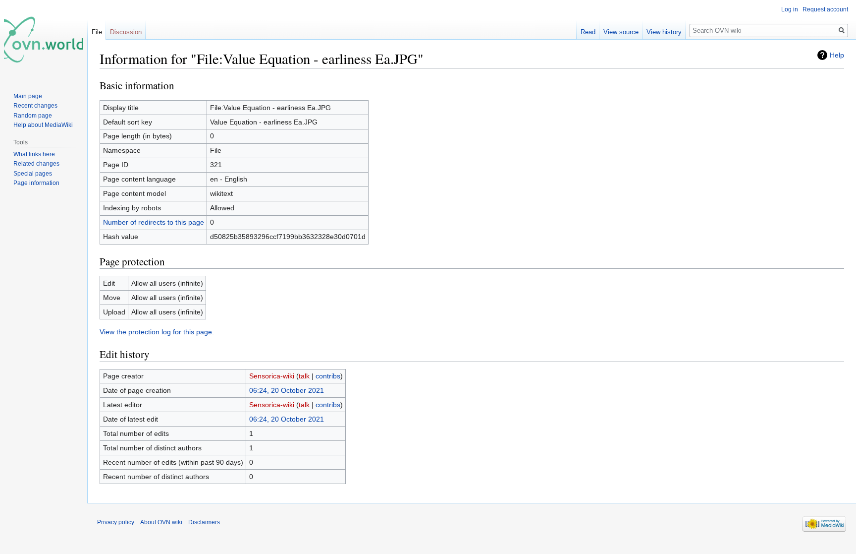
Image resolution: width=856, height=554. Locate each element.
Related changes (36, 163)
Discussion (126, 32)
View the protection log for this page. (157, 332)
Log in (789, 9)
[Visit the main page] (43, 39)
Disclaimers (204, 522)
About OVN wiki (161, 522)
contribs (328, 376)
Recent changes (35, 105)
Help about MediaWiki (43, 125)
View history (664, 32)
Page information (36, 183)
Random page (32, 115)
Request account (825, 9)
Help (837, 55)
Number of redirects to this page (153, 222)
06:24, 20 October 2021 (286, 390)
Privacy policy (115, 522)
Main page (27, 96)
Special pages (32, 173)
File (97, 32)
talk (304, 376)
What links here (34, 154)
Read (588, 32)
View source (621, 32)
